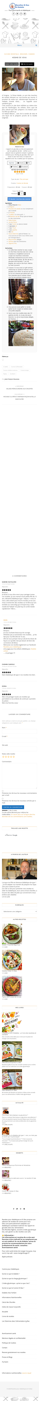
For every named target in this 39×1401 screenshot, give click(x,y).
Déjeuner (23, 54)
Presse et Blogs (7, 1357)
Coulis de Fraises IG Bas (10, 1191)
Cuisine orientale (11, 54)
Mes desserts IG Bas (9, 1090)
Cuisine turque (25, 370)
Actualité (5, 1312)
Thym (14, 228)
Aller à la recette (28, 64)
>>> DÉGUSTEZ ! (6, 1167)
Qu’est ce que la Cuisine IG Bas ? (13, 1288)
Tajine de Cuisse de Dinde (11, 997)
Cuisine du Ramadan (16, 367)
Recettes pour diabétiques (12, 647)
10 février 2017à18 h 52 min (9, 666)
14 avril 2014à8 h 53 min (10, 622)
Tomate (12, 212)
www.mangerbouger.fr (21, 1253)
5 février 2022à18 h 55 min (9, 688)
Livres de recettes (8, 1316)
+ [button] (24, 194)
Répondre (5, 587)
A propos (5, 1362)
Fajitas (5, 374)
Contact (4, 1348)
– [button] (18, 194)
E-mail (5, 736)
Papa (6, 620)
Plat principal (24, 179)
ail (16, 226)
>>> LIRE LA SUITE (7, 1124)
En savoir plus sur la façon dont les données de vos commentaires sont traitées (18, 815)
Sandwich (12, 374)
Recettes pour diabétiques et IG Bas (14, 1219)
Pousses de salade (14, 208)
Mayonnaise (12, 239)
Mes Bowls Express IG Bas (11, 1062)
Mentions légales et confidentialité (13, 1338)
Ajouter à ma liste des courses (20, 199)
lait (12, 232)
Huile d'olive (12, 220)
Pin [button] (29, 163)
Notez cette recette (11, 64)
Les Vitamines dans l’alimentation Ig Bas (16, 1321)
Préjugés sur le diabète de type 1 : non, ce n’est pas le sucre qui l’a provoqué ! (19, 1136)
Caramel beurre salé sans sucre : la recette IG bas (19, 1178)
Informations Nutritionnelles (12, 1297)
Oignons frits (12, 243)
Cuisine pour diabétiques (10, 1269)
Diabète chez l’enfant (9, 1293)
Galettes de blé (14, 216)
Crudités (11, 214)
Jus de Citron (12, 222)
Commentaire (6, 762)
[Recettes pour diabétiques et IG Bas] (19, 9)
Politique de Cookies (9, 1343)
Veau (19, 205)
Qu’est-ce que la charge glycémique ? (14, 1278)
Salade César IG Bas (9, 971)
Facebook (24, 166)
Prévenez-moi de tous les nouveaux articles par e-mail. (19, 802)
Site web (5, 745)
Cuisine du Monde (22, 183)
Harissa (10, 241)
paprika (14, 230)
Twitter (14, 166)
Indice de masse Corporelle (11, 1307)
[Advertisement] (19, 30)
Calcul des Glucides (8, 1302)
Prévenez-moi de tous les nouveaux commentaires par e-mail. (19, 794)
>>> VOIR (4, 947)
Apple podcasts (7, 1257)
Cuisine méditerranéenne (10, 370)
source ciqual (27, 1373)
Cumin (14, 224)
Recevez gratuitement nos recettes (14, 1352)
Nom (4, 728)
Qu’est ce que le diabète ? (10, 1274)
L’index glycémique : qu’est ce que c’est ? (16, 1283)
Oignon (12, 207)
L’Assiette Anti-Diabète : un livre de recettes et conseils (19, 1033)
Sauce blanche (13, 234)
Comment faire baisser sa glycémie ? (15, 1115)
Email (21, 163)
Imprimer (11, 163)
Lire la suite (6, 897)
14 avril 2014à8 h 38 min (8, 584)
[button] (15, 171)
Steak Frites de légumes (11, 945)
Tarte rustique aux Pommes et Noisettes (16, 1165)
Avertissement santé (10, 1247)
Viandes (31, 54)
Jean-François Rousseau (12, 379)
